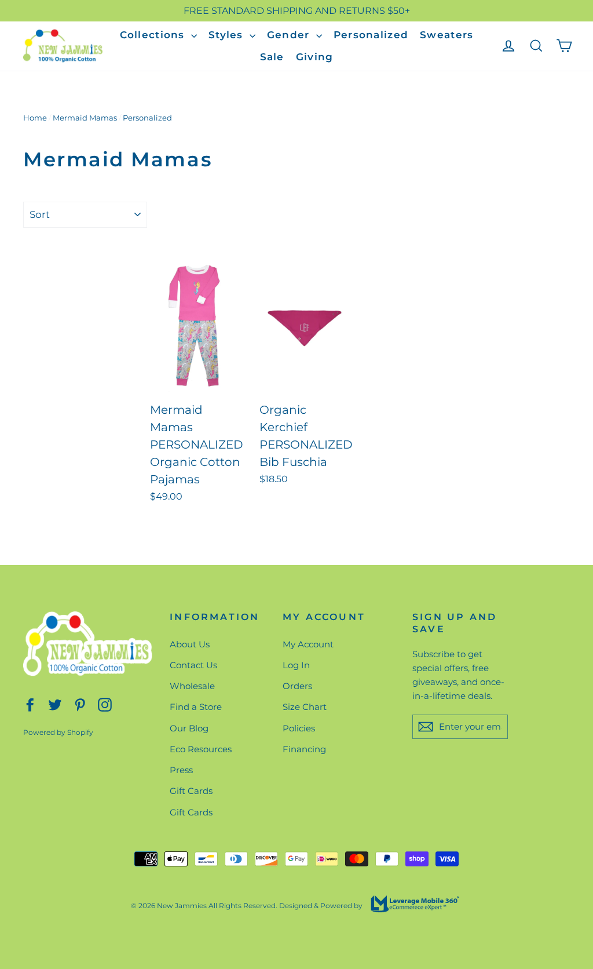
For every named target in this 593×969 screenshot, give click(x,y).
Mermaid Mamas (85, 117)
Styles (227, 35)
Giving (315, 57)
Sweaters (446, 35)
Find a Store (196, 706)
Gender (290, 35)
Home (35, 117)
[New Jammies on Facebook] (30, 704)
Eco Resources (201, 749)
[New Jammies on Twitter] (55, 704)
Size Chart (305, 706)
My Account (308, 644)
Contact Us (193, 665)
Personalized (371, 35)
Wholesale (192, 685)
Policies (299, 728)
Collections (154, 35)
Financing (304, 749)
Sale (272, 57)
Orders (297, 685)
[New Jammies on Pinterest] (80, 704)
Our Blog (189, 728)
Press (181, 769)
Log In (296, 665)
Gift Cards (191, 790)
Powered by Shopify (58, 732)
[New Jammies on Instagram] (105, 704)
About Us (190, 644)
